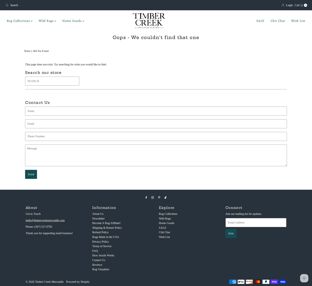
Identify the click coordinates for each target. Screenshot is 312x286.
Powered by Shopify (78, 281)
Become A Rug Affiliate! (106, 223)
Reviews (97, 264)
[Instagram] (152, 197)
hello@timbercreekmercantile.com (45, 220)
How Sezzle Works (103, 255)
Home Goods (72, 21)
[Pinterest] (159, 197)
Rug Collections (19, 21)
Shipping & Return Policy (107, 227)
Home (27, 51)
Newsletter (98, 218)
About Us (97, 213)
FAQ (95, 250)
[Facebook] (146, 197)
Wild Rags (47, 21)
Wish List (298, 21)
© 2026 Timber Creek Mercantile (45, 281)
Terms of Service (102, 246)
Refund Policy (100, 232)
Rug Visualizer (100, 269)
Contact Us (98, 260)
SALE (260, 21)
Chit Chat (278, 21)
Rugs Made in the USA (105, 236)
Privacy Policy (100, 241)
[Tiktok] (165, 197)
